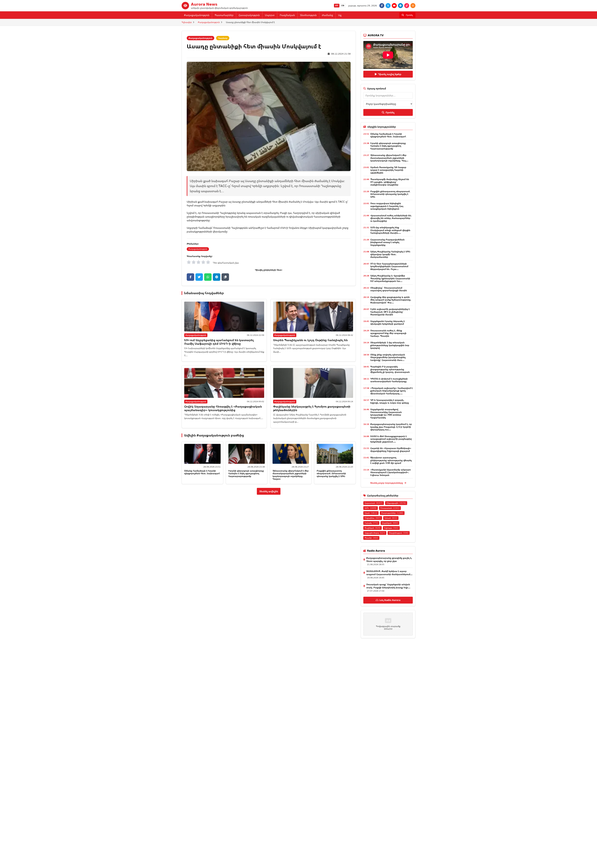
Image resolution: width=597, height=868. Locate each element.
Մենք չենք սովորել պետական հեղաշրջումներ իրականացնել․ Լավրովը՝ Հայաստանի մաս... (388, 357)
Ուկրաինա (373, 518)
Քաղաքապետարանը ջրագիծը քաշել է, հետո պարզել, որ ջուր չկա (389, 559)
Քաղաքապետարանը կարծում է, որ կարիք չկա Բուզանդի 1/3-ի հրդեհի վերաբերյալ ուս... (391, 427)
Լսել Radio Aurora (389, 600)
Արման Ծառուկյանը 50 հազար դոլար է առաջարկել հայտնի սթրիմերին (388, 170)
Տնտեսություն (308, 15)
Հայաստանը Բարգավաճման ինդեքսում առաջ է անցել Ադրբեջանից (387, 242)
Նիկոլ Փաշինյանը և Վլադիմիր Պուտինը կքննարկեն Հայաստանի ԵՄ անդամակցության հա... (390, 278)
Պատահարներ (224, 15)
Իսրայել (371, 523)
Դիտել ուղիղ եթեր (389, 74)
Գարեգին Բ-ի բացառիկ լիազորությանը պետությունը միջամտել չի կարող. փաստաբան (390, 369)
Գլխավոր (187, 22)
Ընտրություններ (392, 513)
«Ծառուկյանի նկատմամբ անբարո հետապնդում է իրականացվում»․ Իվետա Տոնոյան (390, 472)
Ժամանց (327, 15)
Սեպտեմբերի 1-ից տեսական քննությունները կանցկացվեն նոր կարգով (389, 345)
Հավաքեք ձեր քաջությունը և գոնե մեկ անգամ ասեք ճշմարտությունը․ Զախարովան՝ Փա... (390, 300)
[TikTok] (406, 5)
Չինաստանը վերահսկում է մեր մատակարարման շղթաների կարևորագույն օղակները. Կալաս (291, 474)
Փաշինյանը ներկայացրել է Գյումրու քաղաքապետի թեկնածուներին (311, 408)
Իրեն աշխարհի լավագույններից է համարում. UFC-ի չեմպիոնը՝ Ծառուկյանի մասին (390, 312)
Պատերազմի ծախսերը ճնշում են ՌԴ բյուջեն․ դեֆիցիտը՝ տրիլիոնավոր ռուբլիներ (389, 182)
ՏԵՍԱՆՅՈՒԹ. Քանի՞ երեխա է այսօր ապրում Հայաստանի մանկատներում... (389, 573)
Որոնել (390, 112)
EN (342, 5)
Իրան (371, 513)
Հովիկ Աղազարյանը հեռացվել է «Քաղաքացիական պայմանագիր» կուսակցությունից (223, 408)
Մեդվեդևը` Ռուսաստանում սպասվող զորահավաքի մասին (388, 289)
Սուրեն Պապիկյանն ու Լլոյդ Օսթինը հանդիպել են (310, 340)
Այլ (339, 15)
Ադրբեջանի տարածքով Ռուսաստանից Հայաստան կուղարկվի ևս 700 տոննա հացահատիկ (386, 413)
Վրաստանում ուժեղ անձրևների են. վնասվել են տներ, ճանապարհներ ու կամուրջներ (391, 218)
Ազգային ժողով (375, 533)
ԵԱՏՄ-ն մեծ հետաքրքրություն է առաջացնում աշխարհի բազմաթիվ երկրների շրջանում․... (391, 439)
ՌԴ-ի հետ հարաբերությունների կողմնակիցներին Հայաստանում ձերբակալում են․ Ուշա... (389, 266)
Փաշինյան (372, 528)
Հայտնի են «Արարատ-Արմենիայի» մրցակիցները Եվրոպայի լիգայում (390, 449)
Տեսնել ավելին (268, 491)
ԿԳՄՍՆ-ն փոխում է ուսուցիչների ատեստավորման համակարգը (389, 380)
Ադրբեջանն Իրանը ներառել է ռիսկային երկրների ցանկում (387, 322)
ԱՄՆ (371, 508)
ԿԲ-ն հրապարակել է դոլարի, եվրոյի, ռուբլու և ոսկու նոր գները (389, 401)
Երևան (390, 518)
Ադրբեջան (390, 523)
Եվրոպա (391, 528)
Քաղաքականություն (196, 15)
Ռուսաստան (390, 508)
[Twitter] (388, 5)
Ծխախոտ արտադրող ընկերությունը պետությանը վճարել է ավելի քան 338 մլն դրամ (391, 460)
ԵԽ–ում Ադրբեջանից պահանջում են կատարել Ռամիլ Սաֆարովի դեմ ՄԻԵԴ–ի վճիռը (219, 341)
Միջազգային (396, 503)
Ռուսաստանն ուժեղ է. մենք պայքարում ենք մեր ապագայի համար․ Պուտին (388, 333)
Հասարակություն (249, 15)
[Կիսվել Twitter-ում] (199, 277)
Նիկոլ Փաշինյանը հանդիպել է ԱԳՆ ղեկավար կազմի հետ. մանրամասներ (390, 254)
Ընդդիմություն (398, 533)
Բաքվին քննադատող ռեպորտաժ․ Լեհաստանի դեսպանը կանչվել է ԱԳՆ (331, 473)
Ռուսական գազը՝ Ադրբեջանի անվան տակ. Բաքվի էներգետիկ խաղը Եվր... (388, 586)
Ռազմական (287, 15)
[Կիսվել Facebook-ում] (190, 277)
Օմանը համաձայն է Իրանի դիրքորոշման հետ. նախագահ (202, 472)
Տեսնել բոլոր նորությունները (387, 482)
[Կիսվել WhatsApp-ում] (208, 277)
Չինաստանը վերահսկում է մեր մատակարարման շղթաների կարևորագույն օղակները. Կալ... (389, 158)
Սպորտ (270, 15)
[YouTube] (394, 5)
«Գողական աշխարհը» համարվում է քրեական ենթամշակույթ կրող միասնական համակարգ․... (391, 391)
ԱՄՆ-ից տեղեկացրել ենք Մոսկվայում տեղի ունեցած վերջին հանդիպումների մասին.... (390, 230)
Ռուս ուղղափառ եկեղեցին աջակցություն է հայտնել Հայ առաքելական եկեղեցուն (386, 206)
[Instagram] (412, 5)
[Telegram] (400, 5)
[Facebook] (381, 5)
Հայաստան (374, 503)
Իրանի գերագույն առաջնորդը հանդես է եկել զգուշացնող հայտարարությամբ (246, 473)
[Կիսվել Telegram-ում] (216, 277)
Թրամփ (371, 538)
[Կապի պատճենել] (225, 277)
